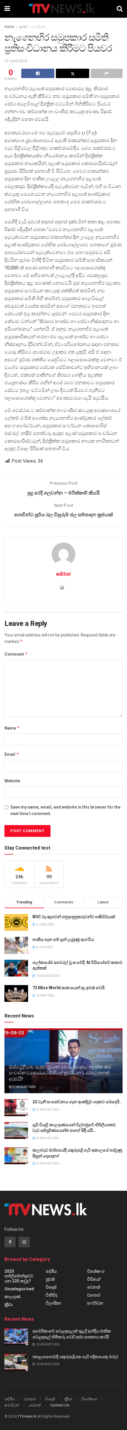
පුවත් (23, 27)
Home (9, 27)
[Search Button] (120, 9)
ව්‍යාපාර (93, 1295)
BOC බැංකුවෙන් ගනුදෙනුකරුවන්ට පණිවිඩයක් (73, 916)
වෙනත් (93, 1287)
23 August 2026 (23, 1086)
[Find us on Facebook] (10, 1242)
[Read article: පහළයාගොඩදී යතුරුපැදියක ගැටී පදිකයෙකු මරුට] (16, 1362)
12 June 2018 (15, 61)
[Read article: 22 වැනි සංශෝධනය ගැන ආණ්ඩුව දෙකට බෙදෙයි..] (16, 1107)
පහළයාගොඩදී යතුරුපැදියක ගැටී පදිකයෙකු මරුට (75, 1356)
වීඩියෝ (93, 1279)
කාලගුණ (12, 1296)
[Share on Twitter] (72, 73)
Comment (16, 654)
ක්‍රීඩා (8, 1304)
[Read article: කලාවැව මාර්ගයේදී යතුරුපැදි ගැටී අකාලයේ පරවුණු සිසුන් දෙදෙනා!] (16, 1155)
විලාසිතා (53, 1303)
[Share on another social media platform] (107, 73)
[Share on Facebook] (37, 73)
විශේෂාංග (96, 1271)
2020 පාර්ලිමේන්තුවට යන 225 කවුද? (18, 1276)
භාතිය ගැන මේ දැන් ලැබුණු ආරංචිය (63, 939)
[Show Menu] (7, 9)
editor (63, 574)
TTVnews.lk (26, 1416)
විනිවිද (51, 1295)
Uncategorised (19, 1288)
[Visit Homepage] (63, 9)
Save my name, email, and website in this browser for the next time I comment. (65, 810)
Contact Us (59, 1405)
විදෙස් (51, 1287)
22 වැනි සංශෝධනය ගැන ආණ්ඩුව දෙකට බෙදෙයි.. (77, 1101)
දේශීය (51, 1271)
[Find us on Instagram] (24, 1242)
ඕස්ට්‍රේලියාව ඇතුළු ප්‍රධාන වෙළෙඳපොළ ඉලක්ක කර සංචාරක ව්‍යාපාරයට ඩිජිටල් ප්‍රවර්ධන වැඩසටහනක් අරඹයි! (60, 1073)
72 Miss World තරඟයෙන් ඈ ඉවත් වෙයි (68, 987)
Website (12, 780)
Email (11, 754)
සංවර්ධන (38, 27)
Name (12, 728)
